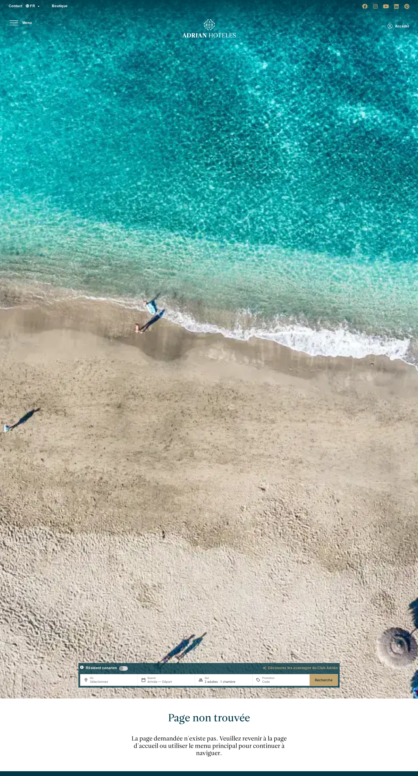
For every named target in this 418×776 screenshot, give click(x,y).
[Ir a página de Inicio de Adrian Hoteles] (209, 28)
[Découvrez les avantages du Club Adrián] (264, 668)
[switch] (123, 668)
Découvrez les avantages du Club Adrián (303, 668)
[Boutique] (47, 6)
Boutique (60, 6)
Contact (15, 6)
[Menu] (14, 23)
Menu (27, 23)
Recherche (323, 680)
